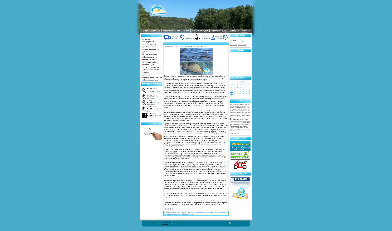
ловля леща (235, 110)
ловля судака (244, 112)
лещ (238, 109)
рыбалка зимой (233, 124)
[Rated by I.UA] (233, 224)
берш (231, 104)
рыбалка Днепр (245, 122)
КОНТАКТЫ (246, 30)
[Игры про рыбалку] (240, 159)
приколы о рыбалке (238, 116)
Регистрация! (233, 45)
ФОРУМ (186, 30)
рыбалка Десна (237, 122)
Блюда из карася (240, 104)
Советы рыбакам (185, 46)
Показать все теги (234, 133)
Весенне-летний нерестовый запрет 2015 (154, 110)
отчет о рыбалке (241, 115)
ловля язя (241, 113)
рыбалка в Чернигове (234, 121)
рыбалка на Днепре (238, 126)
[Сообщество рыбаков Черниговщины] (152, 11)
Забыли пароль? (242, 45)
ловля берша (242, 109)
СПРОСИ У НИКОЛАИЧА (200, 30)
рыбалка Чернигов (240, 127)
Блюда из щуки (243, 106)
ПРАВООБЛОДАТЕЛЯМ (218, 30)
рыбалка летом (240, 124)
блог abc (235, 104)
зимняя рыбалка (245, 107)
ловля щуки (236, 113)
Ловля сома (238, 112)
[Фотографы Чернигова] (240, 150)
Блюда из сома (236, 106)
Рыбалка (234, 119)
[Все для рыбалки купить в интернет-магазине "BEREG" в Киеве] (196, 40)
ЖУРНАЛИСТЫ (234, 30)
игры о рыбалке (233, 109)
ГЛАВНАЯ (145, 30)
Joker (198, 46)
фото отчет (244, 129)
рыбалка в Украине (244, 119)
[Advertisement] (240, 63)
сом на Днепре (238, 129)
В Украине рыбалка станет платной (153, 91)
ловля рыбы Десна (243, 110)
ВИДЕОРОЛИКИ (168, 30)
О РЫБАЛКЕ (155, 30)
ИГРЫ (178, 30)
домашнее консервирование (236, 107)
